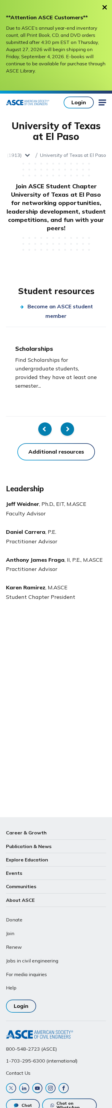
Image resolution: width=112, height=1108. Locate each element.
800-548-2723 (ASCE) (31, 1049)
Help (11, 988)
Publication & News (29, 846)
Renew (14, 947)
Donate (14, 920)
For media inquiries (26, 974)
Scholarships (34, 348)
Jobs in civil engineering (32, 961)
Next (67, 429)
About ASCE (20, 900)
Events (14, 873)
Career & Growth (26, 833)
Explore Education (27, 860)
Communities (21, 886)
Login (78, 102)
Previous (45, 429)
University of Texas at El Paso (73, 155)
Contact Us (18, 1073)
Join (10, 933)
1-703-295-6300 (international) (42, 1061)
